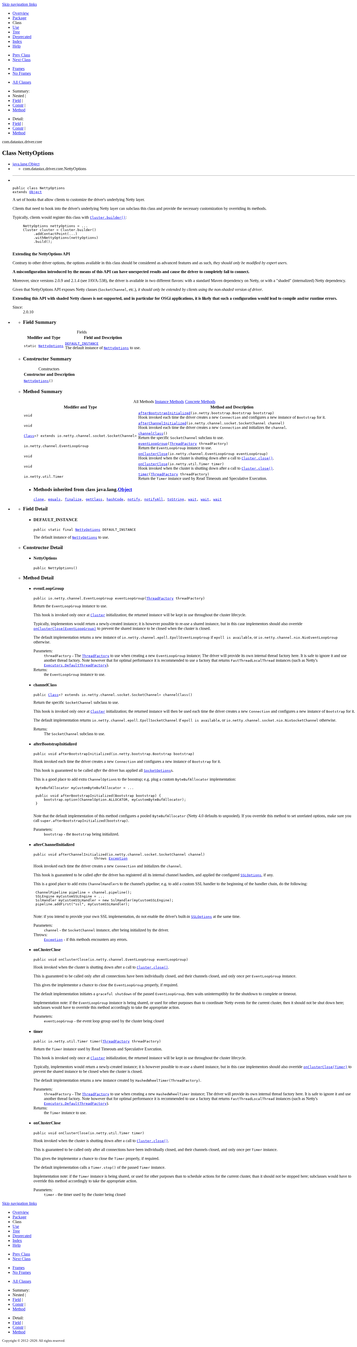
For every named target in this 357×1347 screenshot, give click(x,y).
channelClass (150, 433)
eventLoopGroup (153, 444)
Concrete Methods (200, 401)
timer (143, 474)
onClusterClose (153, 454)
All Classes (22, 82)
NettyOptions (51, 346)
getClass (94, 499)
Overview (21, 13)
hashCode (115, 499)
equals (54, 499)
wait (192, 499)
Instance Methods (169, 401)
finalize (73, 499)
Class (29, 436)
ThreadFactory (183, 444)
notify (134, 499)
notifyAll (153, 499)
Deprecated (22, 36)
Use (16, 27)
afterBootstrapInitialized (164, 413)
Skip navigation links (19, 4)
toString (175, 499)
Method (19, 110)
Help (17, 46)
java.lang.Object (26, 164)
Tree (16, 32)
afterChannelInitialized (162, 423)
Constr (18, 105)
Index (17, 41)
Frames (19, 68)
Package (19, 18)
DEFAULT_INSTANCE (82, 344)
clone (38, 499)
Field (17, 100)
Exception (118, 858)
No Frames (22, 73)
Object (35, 192)
